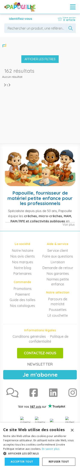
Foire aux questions (57, 256)
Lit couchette (57, 315)
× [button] (72, 430)
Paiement (22, 294)
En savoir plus (50, 449)
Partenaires (22, 273)
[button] (40, 453)
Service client (57, 250)
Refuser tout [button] (59, 461)
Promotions (22, 288)
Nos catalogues (22, 305)
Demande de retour (57, 268)
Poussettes (58, 310)
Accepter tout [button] (22, 461)
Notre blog (22, 268)
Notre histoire (22, 250)
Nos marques (22, 262)
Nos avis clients (22, 256)
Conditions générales (29, 336)
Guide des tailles (22, 300)
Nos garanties (58, 273)
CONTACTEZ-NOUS (40, 353)
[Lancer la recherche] (71, 28)
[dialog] (40, 446)
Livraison (58, 262)
